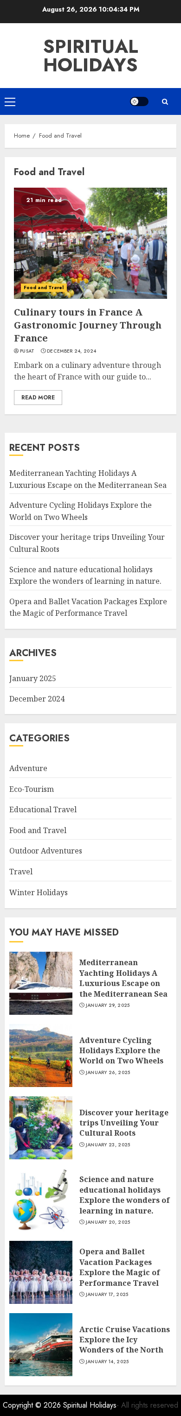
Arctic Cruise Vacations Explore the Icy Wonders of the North (124, 1339)
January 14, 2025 (107, 1362)
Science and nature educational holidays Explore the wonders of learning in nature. (124, 1194)
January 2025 (32, 678)
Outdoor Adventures (45, 851)
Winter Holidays (38, 892)
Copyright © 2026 (33, 1405)
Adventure (28, 768)
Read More (38, 397)
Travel (20, 871)
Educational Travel (43, 809)
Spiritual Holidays (90, 55)
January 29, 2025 (108, 1005)
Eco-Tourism (31, 789)
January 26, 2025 (108, 1072)
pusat (27, 351)
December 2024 (37, 699)
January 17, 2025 (107, 1294)
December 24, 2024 (71, 351)
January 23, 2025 (108, 1145)
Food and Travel (44, 287)
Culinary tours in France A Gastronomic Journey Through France (88, 325)
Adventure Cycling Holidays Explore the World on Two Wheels (121, 1050)
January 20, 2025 (108, 1222)
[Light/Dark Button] (139, 101)
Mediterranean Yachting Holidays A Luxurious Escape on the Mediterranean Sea (123, 978)
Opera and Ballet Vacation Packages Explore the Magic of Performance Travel (88, 607)
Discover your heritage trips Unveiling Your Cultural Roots (123, 1122)
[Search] (164, 102)
